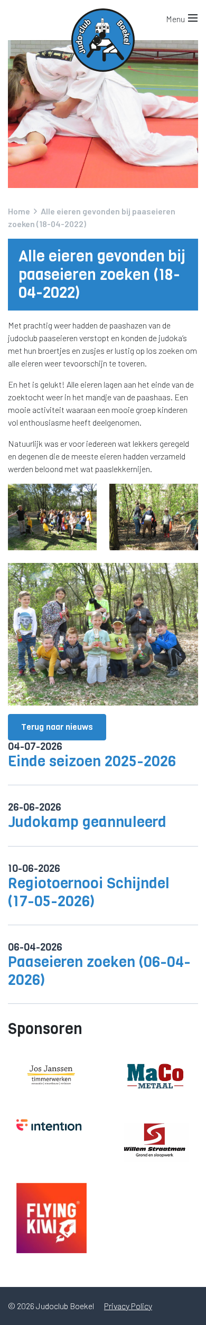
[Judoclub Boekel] (103, 16)
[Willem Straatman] (154, 1141)
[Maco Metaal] (154, 1075)
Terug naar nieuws (57, 726)
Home (19, 211)
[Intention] (51, 1125)
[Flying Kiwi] (51, 1218)
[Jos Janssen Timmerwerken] (51, 1075)
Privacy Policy (128, 1306)
